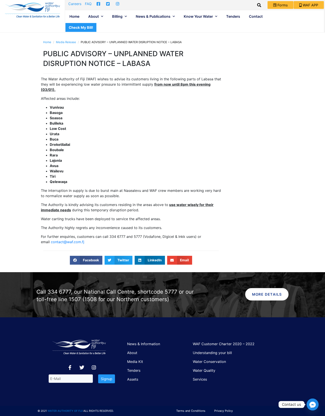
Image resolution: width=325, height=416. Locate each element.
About (93, 16)
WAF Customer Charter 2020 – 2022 (223, 344)
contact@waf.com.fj (67, 242)
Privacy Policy (223, 410)
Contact (256, 16)
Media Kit (135, 361)
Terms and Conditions (190, 410)
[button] (86, 260)
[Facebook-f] (69, 367)
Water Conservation (209, 361)
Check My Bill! (81, 27)
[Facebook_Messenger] (313, 404)
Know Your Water (198, 16)
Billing (117, 16)
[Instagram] (93, 367)
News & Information (143, 344)
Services (200, 379)
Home (74, 16)
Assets (132, 379)
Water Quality (204, 370)
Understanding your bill (212, 353)
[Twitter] (81, 367)
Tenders (233, 16)
